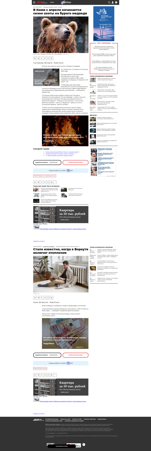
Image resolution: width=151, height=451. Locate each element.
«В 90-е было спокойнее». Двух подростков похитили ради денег (106, 90)
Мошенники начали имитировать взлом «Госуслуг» (106, 135)
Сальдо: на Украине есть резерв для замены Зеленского (107, 141)
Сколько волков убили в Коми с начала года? (62, 152)
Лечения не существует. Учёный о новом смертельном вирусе (106, 79)
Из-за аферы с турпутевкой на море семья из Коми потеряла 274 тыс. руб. (104, 61)
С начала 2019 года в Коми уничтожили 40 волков (75, 194)
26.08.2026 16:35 (37, 246)
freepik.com (36, 293)
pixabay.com (65, 54)
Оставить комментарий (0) (75, 162)
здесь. (53, 316)
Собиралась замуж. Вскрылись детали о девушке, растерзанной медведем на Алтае (106, 85)
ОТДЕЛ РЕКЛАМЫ (102, 419)
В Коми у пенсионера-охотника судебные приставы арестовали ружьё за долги (49, 190)
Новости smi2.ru (39, 241)
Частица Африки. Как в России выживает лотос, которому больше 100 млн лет (107, 262)
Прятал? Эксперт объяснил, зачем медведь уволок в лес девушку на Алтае (106, 251)
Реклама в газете (77, 419)
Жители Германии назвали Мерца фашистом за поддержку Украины (106, 129)
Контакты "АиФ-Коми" (90, 419)
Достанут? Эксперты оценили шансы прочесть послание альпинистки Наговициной (107, 274)
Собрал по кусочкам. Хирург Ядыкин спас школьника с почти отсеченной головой (107, 97)
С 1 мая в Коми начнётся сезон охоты (59, 155)
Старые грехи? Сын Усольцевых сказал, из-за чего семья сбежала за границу (107, 108)
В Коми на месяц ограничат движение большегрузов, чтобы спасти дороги (103, 48)
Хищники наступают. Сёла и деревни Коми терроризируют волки (49, 195)
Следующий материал (62, 446)
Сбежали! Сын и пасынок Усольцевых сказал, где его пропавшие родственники (107, 280)
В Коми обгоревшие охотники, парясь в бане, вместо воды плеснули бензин (49, 201)
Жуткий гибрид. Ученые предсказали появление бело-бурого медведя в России (107, 257)
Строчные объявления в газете (54, 421)
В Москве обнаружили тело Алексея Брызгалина (107, 124)
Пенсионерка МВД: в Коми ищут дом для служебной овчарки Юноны (104, 54)
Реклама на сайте (65, 419)
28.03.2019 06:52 (37, 7)
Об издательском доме (51, 419)
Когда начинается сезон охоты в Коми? (60, 154)
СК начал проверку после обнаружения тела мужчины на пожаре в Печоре (104, 69)
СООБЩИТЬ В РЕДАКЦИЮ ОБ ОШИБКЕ (74, 421)
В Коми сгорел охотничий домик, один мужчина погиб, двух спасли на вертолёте (63, 136)
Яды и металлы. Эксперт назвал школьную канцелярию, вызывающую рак (106, 103)
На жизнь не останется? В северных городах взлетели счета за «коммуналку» (65, 339)
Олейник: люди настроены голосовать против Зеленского (105, 118)
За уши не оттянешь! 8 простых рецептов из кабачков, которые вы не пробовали (107, 268)
